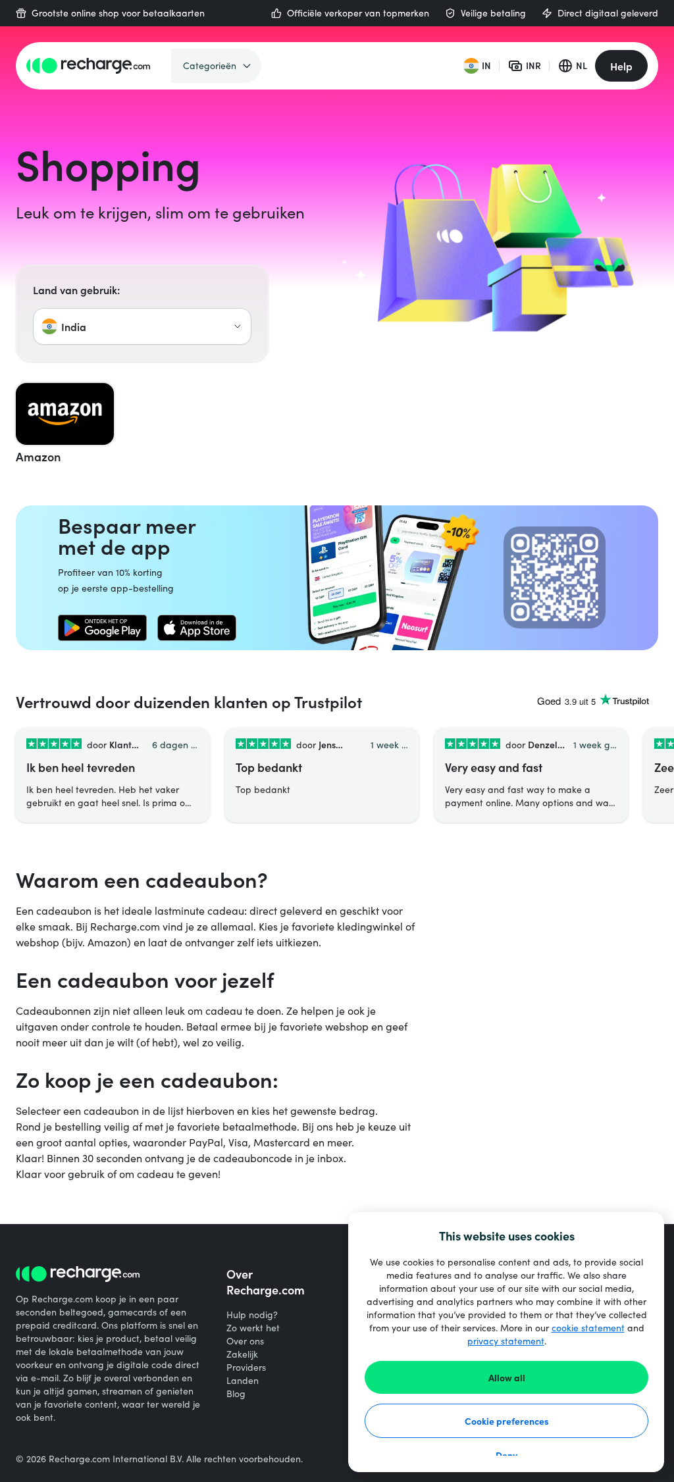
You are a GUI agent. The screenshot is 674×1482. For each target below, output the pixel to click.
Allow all (506, 1377)
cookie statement (588, 1327)
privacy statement (505, 1341)
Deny (506, 1455)
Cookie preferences (507, 1420)
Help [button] (621, 66)
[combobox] (142, 326)
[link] (102, 628)
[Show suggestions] (237, 326)
